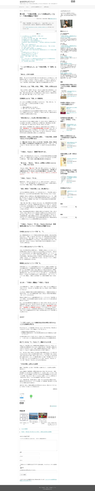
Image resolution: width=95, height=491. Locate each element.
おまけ (21, 57)
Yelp (39, 487)
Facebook (43, 487)
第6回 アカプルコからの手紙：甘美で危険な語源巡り (33, 422)
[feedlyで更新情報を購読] (72, 1)
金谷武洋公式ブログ (27, 2)
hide (39, 33)
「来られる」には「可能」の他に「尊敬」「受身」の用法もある (34, 38)
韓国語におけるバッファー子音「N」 (29, 54)
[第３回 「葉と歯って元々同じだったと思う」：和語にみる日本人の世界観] (42, 415)
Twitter (47, 487)
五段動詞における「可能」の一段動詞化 (30, 39)
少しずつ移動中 (25, 428)
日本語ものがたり (53, 18)
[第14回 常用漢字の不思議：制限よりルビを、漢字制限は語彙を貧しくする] (52, 417)
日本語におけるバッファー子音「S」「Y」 (30, 52)
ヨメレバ (71, 93)
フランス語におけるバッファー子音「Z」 (30, 53)
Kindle (71, 96)
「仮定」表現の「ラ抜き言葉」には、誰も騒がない (32, 48)
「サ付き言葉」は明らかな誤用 (28, 61)
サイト (21, 460)
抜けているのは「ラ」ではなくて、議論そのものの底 (32, 59)
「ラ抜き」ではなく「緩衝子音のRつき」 (28, 44)
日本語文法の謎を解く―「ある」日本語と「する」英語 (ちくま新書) (71, 125)
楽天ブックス (74, 112)
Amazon (68, 96)
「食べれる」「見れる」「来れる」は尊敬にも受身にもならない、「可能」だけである (38, 46)
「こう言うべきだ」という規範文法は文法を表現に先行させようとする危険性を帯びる (38, 58)
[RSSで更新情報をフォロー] (74, 1)
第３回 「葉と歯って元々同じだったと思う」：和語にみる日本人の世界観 (36, 431)
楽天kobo (67, 113)
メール (21, 456)
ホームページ (21, 6)
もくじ (27, 6)
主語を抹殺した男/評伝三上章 (72, 158)
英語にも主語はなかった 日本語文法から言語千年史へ (72, 143)
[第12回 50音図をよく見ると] (24, 417)
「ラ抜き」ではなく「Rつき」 (28, 47)
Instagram (51, 487)
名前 (21, 452)
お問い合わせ (46, 6)
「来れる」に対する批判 (27, 37)
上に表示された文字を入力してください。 (28, 470)
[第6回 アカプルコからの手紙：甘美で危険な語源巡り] (33, 416)
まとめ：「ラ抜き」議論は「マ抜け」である (28, 56)
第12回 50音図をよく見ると (66, 56)
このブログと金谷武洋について (36, 6)
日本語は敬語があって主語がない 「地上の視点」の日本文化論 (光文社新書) (72, 177)
